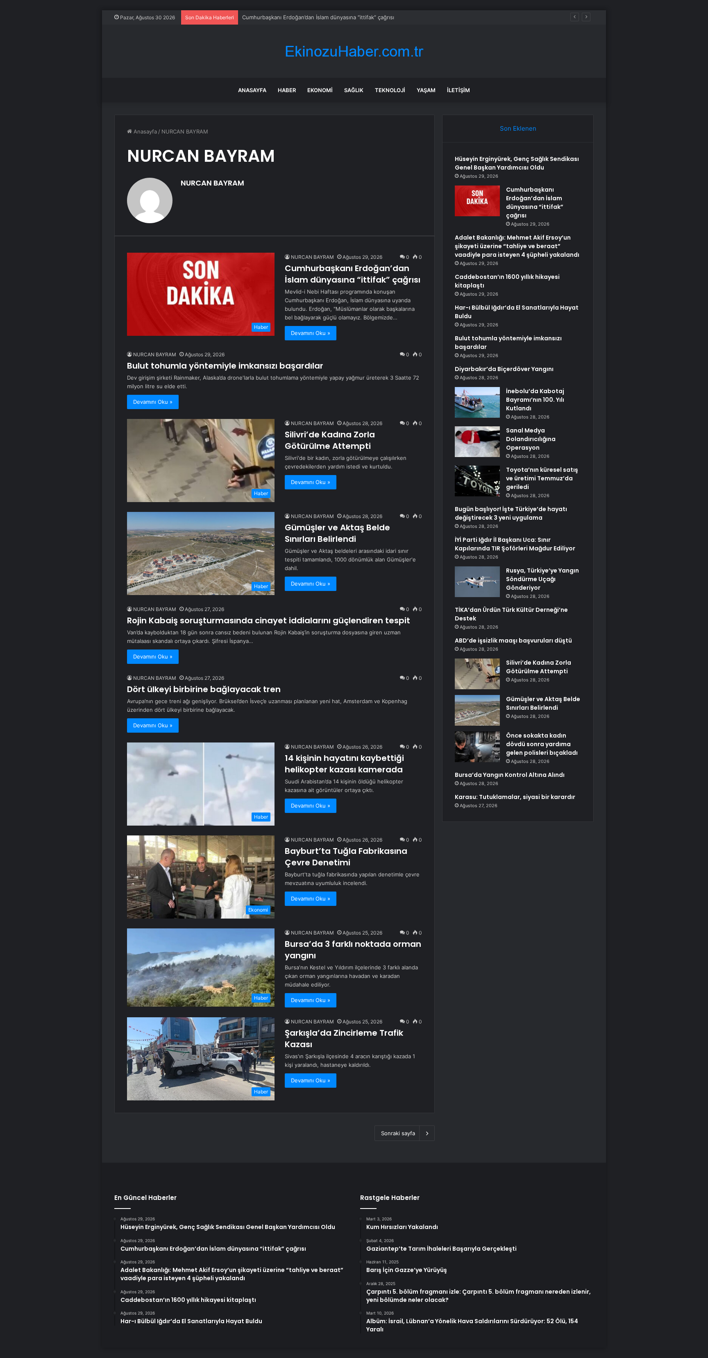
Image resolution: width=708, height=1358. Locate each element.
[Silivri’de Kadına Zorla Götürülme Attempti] (477, 674)
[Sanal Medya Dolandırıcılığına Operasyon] (477, 441)
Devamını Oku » (310, 333)
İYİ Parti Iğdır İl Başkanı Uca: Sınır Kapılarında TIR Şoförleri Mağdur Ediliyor (515, 544)
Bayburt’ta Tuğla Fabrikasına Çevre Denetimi (346, 856)
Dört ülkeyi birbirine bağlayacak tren (204, 689)
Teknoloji (390, 90)
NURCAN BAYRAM (212, 183)
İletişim (458, 90)
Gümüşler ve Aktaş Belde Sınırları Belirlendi (337, 533)
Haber (287, 90)
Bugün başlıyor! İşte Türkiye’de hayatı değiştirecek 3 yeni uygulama (511, 513)
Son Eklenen (518, 128)
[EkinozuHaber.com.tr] (354, 51)
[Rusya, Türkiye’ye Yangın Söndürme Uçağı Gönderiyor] (477, 581)
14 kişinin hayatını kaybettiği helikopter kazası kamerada (344, 763)
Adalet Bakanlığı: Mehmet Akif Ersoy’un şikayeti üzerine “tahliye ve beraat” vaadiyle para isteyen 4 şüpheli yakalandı (517, 246)
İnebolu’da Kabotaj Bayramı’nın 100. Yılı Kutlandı (535, 399)
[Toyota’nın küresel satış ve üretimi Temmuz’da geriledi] (477, 481)
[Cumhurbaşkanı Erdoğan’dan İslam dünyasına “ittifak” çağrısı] (477, 201)
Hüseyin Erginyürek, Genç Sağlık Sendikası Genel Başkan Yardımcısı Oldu (517, 163)
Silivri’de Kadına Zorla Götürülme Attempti (330, 440)
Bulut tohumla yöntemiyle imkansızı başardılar (225, 365)
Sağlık (353, 90)
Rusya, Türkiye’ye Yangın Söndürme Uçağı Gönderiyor (542, 579)
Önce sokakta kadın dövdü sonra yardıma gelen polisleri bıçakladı (542, 744)
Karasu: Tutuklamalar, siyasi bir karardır (515, 797)
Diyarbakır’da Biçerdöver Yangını (504, 369)
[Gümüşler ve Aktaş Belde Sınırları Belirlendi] (477, 710)
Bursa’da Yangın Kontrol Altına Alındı (510, 775)
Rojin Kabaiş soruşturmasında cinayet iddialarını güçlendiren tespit (268, 620)
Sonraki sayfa (398, 1133)
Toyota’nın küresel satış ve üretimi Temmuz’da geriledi (542, 478)
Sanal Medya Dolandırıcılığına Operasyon (531, 439)
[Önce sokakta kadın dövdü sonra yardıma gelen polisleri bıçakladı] (477, 746)
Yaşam (426, 90)
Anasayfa (252, 90)
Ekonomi (320, 90)
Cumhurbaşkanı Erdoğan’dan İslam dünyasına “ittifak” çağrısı (352, 274)
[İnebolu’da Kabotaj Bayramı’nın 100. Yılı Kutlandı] (477, 402)
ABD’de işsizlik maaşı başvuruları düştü (513, 640)
